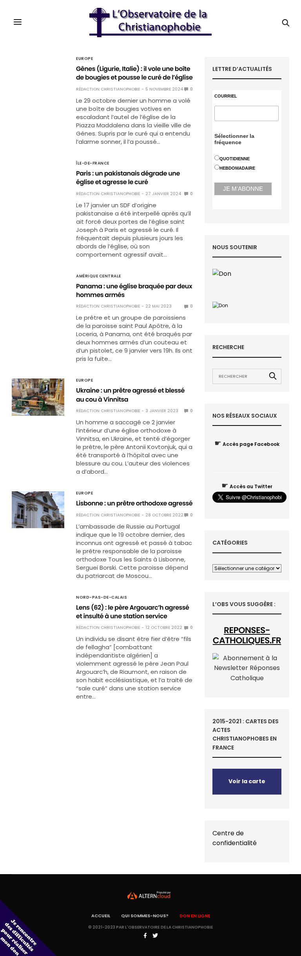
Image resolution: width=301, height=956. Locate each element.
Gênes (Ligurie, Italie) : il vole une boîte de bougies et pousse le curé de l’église (134, 73)
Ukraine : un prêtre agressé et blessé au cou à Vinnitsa (130, 395)
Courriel (225, 96)
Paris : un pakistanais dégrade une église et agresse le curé (128, 177)
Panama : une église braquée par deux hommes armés (134, 290)
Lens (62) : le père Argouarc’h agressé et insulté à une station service (132, 612)
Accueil (100, 916)
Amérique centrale (98, 276)
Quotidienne (234, 158)
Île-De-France (92, 163)
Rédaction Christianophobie (108, 89)
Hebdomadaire (237, 168)
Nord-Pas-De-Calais (101, 597)
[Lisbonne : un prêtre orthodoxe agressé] (38, 509)
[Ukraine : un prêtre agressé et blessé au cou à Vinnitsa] (38, 396)
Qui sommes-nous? (145, 916)
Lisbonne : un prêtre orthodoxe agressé (134, 503)
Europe (84, 59)
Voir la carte (246, 781)
